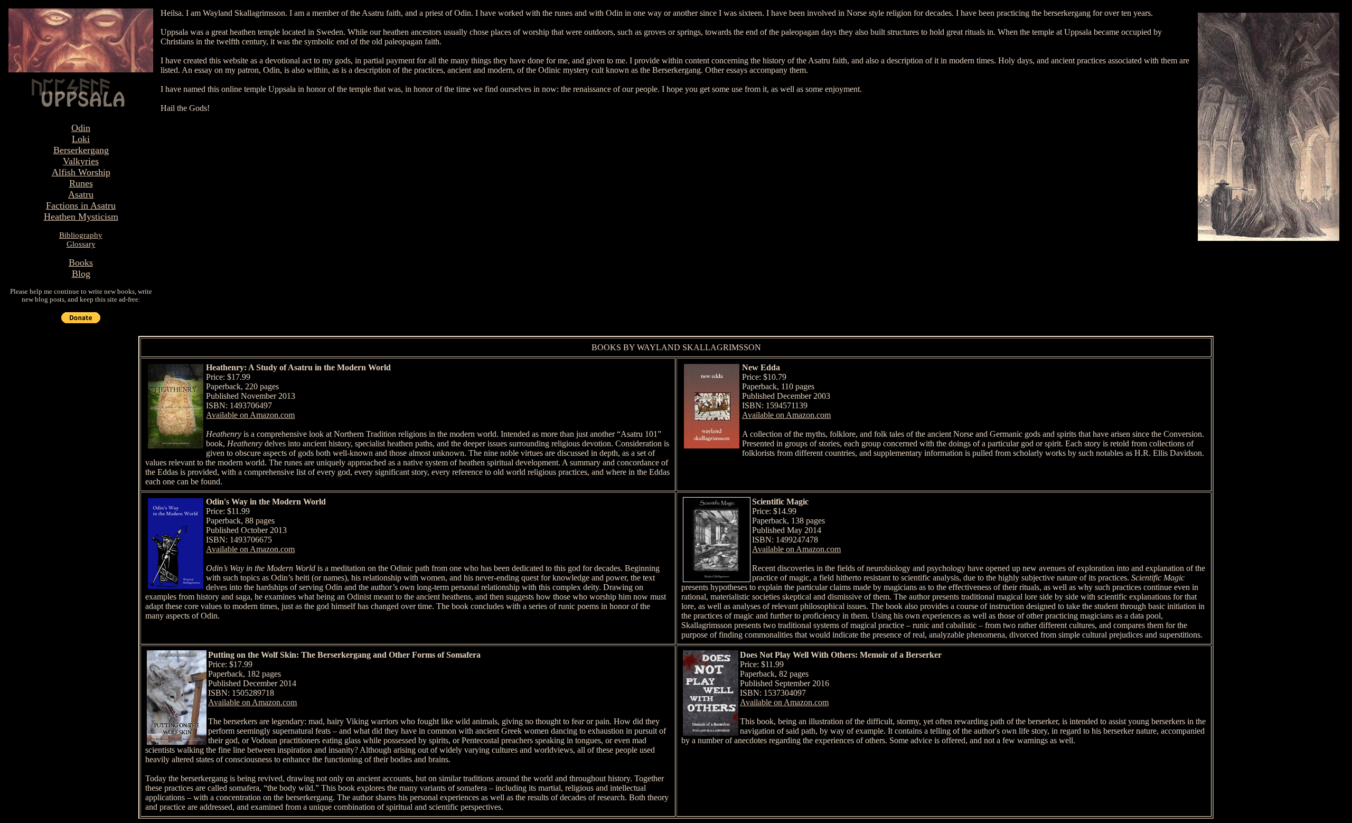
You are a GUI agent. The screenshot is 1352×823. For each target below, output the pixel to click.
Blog (81, 273)
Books (81, 262)
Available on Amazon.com (250, 414)
